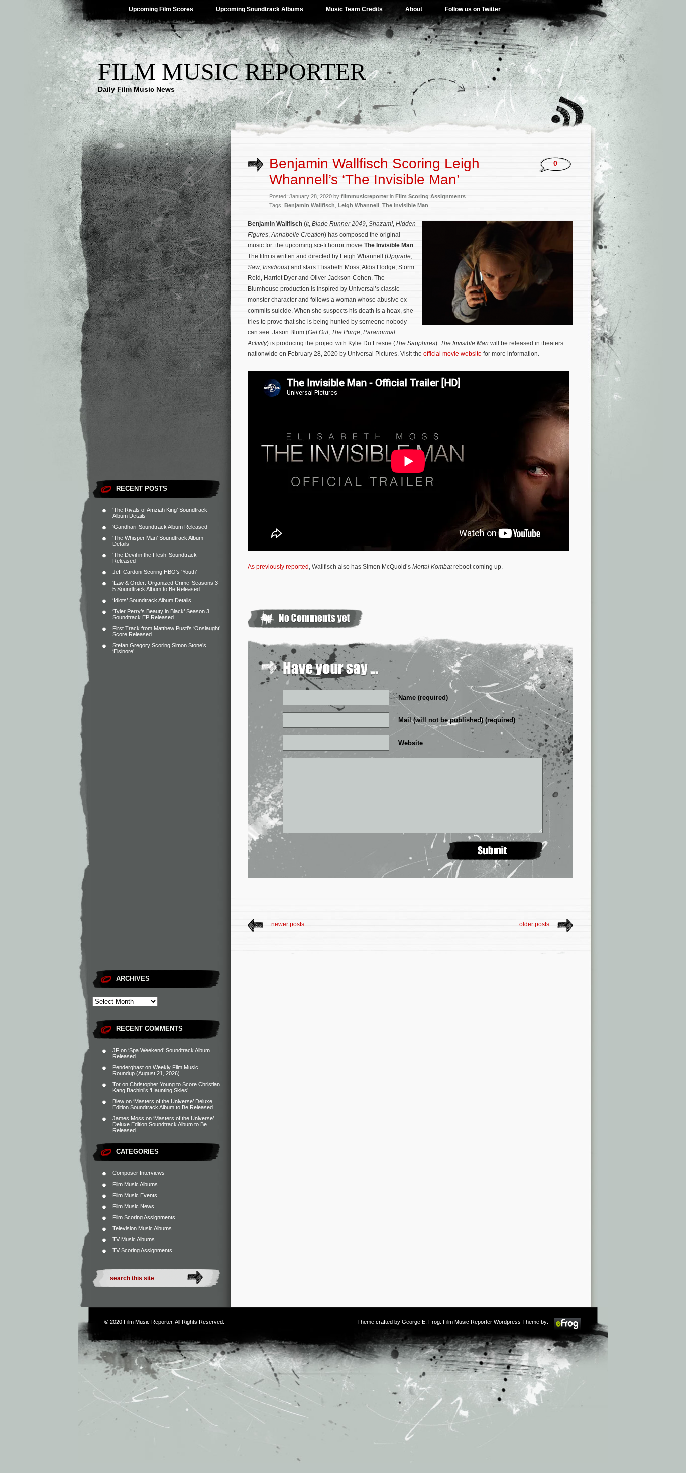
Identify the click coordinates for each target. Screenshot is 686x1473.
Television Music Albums (142, 1228)
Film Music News (133, 1206)
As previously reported (278, 566)
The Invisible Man (405, 205)
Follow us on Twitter (473, 9)
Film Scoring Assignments (143, 1217)
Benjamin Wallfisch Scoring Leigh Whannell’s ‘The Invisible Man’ (374, 171)
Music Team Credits (354, 9)
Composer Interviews (138, 1173)
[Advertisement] (161, 323)
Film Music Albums (135, 1184)
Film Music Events (134, 1195)
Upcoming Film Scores (161, 9)
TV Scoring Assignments (142, 1250)
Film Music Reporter (232, 71)
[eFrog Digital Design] (567, 1328)
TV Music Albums (133, 1239)
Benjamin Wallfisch (309, 205)
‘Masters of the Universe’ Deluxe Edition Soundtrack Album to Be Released (162, 1104)
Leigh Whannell (358, 205)
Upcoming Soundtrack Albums (259, 9)
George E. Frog (421, 1322)
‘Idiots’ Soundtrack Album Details (151, 600)
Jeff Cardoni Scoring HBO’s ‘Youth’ (154, 572)
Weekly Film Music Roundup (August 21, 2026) (155, 1070)
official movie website (452, 353)
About (413, 9)
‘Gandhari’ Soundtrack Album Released (159, 527)
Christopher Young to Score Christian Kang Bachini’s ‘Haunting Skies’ (166, 1087)
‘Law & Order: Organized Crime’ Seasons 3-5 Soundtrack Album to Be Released (166, 586)
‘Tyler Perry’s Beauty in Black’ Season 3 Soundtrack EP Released (160, 614)
